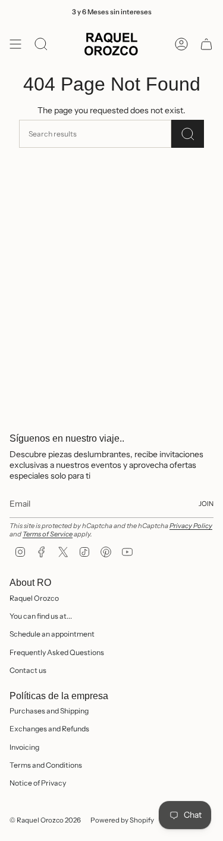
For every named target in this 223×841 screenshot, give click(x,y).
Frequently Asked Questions (57, 652)
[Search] (187, 134)
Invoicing (24, 747)
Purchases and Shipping (49, 710)
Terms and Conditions (46, 765)
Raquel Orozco (34, 598)
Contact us (28, 670)
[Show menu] (15, 44)
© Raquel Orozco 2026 (45, 820)
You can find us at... (41, 616)
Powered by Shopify (122, 820)
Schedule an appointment (52, 633)
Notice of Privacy (38, 782)
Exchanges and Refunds (49, 728)
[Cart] (206, 44)
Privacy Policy (190, 526)
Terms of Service (48, 534)
